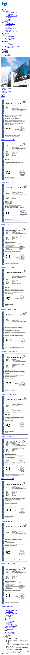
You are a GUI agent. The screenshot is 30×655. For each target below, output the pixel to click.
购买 (4, 49)
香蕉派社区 (6, 11)
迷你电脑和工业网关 (11, 28)
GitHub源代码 (9, 47)
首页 (4, 9)
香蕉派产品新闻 (10, 38)
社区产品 (6, 22)
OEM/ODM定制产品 (11, 31)
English (8, 55)
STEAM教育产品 (10, 30)
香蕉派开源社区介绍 (11, 12)
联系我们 (5, 51)
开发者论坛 (6, 33)
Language (6, 52)
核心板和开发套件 (11, 27)
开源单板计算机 (10, 24)
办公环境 (8, 19)
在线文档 (8, 43)
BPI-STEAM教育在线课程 (13, 46)
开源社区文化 (9, 14)
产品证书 (8, 20)
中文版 (8, 54)
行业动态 (8, 39)
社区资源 (6, 41)
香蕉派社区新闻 (10, 36)
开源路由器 (9, 25)
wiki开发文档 (9, 44)
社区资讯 (6, 35)
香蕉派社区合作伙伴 (11, 16)
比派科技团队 (9, 17)
